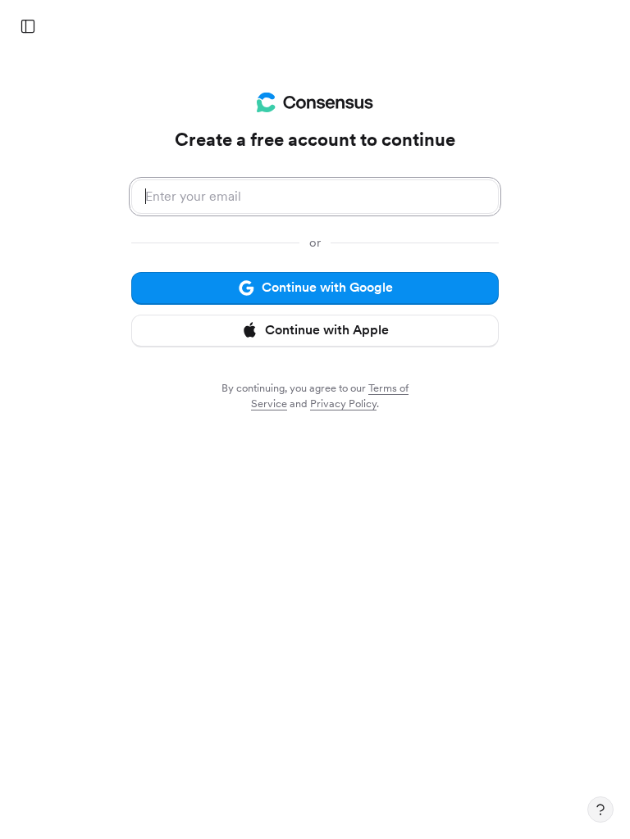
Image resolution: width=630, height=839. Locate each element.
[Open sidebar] (28, 26)
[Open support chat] (600, 809)
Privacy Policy (343, 403)
